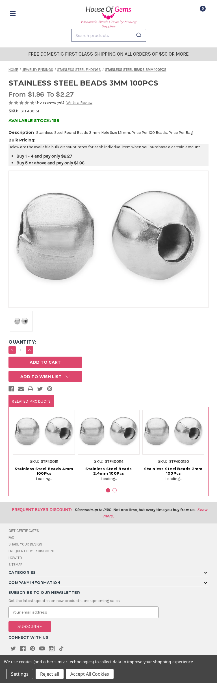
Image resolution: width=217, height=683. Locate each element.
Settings (20, 674)
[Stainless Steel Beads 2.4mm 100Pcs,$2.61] (109, 432)
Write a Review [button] (79, 102)
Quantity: (22, 342)
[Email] (21, 390)
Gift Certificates (23, 531)
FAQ (11, 537)
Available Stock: (33, 120)
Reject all (49, 674)
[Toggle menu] (13, 13)
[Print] (30, 390)
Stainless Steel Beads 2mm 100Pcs (173, 470)
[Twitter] (40, 390)
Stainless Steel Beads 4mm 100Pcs (44, 470)
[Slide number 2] (114, 490)
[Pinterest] (50, 390)
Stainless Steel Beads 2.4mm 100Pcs (108, 470)
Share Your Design (25, 544)
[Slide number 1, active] (108, 490)
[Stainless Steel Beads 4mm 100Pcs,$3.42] (44, 432)
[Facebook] (11, 390)
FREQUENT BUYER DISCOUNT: (42, 509)
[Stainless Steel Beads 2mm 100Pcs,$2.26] (173, 432)
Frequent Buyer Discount (31, 551)
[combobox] (108, 35)
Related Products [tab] (31, 401)
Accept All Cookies (89, 674)
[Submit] (140, 35)
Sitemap (15, 564)
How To (15, 558)
